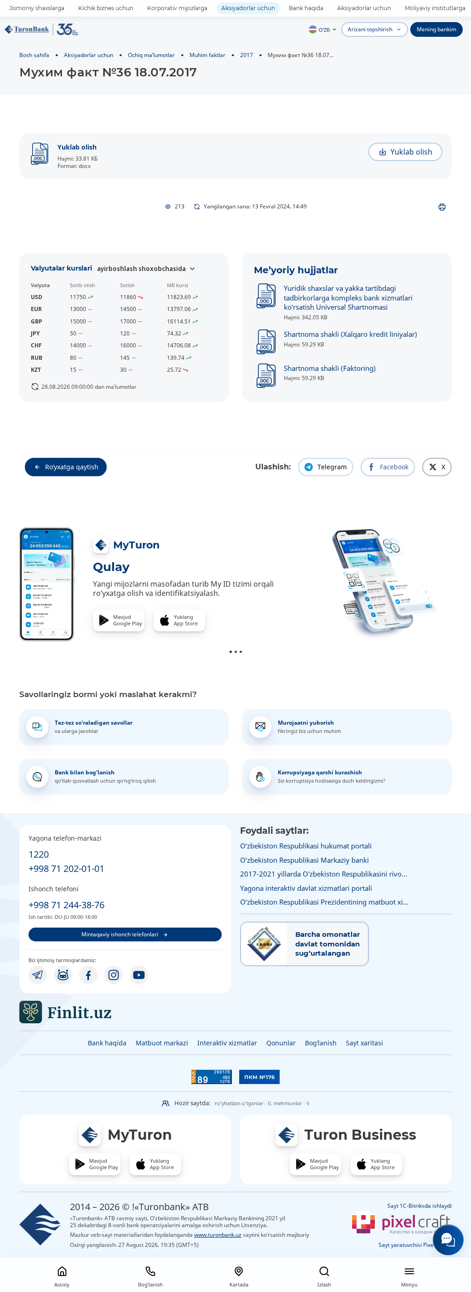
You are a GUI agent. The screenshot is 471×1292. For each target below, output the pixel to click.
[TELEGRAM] (38, 975)
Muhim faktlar (207, 54)
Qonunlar (281, 1042)
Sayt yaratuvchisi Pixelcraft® (415, 1244)
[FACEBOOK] (88, 975)
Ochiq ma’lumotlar (151, 54)
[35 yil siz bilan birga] (41, 29)
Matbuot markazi (162, 1042)
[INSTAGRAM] (113, 975)
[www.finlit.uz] (125, 1012)
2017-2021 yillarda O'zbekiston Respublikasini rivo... (323, 873)
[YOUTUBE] (139, 975)
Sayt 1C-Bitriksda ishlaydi (419, 1205)
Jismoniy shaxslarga (36, 8)
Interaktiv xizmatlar (227, 1042)
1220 (39, 854)
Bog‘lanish (321, 1042)
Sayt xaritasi (364, 1042)
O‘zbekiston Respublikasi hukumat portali (306, 845)
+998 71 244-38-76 (66, 905)
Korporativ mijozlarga (177, 8)
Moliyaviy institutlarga (435, 8)
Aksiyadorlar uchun (248, 8)
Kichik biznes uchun (105, 8)
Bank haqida (306, 8)
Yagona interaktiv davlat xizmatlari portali (306, 888)
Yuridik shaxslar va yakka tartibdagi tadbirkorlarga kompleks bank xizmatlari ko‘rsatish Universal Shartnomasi (348, 297)
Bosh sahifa (34, 54)
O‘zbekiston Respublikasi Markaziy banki (304, 860)
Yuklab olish (77, 147)
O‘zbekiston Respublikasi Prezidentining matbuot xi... (324, 901)
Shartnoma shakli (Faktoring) (330, 368)
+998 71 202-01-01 (66, 868)
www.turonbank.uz (217, 1234)
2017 (246, 54)
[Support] (448, 1239)
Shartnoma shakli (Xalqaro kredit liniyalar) (350, 334)
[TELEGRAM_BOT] (63, 975)
